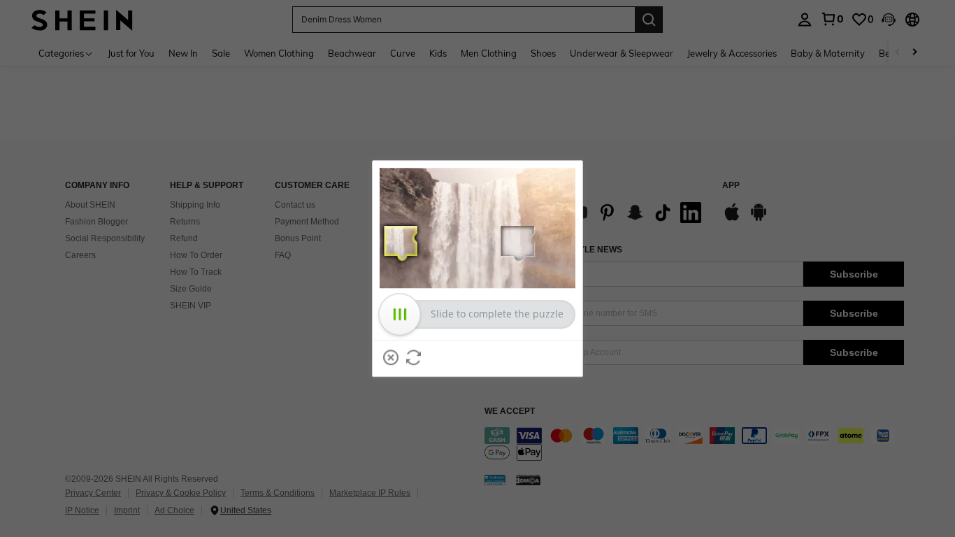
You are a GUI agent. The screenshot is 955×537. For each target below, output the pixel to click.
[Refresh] (414, 357)
